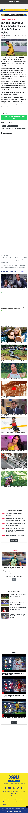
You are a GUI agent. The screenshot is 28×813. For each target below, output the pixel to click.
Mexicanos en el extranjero (8, 128)
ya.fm (22, 791)
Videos (16, 801)
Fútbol (3, 125)
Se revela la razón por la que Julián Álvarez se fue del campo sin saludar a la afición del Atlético (15, 530)
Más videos (14, 722)
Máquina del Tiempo (19, 799)
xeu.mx (4, 791)
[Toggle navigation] (25, 10)
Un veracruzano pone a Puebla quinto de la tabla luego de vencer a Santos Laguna (17, 602)
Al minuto (17, 803)
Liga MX (4, 798)
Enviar (14, 579)
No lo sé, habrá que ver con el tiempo (13, 576)
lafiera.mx (17, 791)
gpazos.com (14, 793)
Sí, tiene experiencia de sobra (11, 571)
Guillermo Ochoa (22, 128)
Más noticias (14, 540)
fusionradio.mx (10, 791)
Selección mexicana (7, 803)
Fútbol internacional (12, 125)
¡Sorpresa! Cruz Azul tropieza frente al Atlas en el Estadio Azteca (17, 615)
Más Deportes (18, 798)
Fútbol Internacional (7, 799)
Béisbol (4, 804)
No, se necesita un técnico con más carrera (14, 573)
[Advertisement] (14, 195)
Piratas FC (5, 801)
